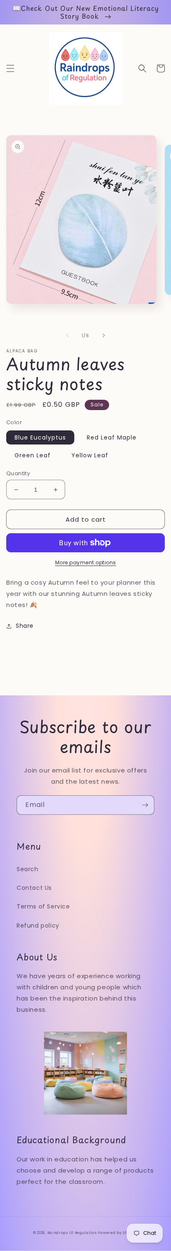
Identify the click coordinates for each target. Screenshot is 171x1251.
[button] (10, 68)
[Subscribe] (145, 805)
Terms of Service (43, 906)
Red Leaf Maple (112, 437)
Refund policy (38, 925)
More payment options (85, 562)
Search (28, 869)
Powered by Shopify (118, 1232)
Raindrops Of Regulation (72, 1232)
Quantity (18, 473)
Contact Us (34, 888)
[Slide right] (104, 335)
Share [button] (25, 626)
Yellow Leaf (89, 455)
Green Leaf (33, 455)
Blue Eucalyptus (40, 437)
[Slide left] (67, 335)
